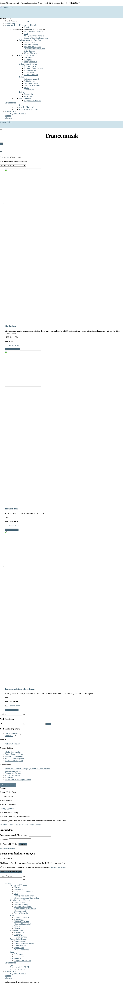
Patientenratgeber (30, 66)
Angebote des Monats (32, 101)
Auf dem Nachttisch (26, 107)
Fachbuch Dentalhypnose (33, 68)
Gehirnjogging (29, 81)
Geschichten (28, 57)
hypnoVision (29, 72)
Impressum (9, 777)
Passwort (4, 840)
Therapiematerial (30, 62)
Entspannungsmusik (31, 79)
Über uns (8, 118)
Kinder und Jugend (26, 55)
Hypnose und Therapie (28, 25)
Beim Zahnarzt (29, 51)
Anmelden (22, 844)
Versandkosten (14, 345)
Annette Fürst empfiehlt (14, 754)
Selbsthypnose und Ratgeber (30, 40)
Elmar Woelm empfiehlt (14, 761)
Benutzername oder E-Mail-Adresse (14, 835)
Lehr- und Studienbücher (33, 31)
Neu (20, 105)
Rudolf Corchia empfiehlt (14, 758)
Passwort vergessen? (8, 848)
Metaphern (28, 29)
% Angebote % (25, 98)
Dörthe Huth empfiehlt (13, 752)
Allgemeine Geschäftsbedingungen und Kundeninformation (27, 769)
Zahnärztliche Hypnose (28, 64)
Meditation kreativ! (31, 83)
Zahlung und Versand (13, 773)
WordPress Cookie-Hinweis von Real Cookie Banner (20, 825)
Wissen (26, 88)
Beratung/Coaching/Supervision (36, 38)
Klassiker (27, 27)
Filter (48, 724)
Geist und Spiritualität (32, 85)
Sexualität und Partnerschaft (34, 49)
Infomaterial (28, 94)
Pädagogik (28, 60)
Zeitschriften (29, 96)
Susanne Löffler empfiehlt (15, 756)
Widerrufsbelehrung (12, 775)
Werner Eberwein (30, 53)
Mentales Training (31, 44)
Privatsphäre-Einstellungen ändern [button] (18, 780)
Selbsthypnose (29, 42)
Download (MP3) (11, 733)
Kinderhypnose (30, 70)
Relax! (21, 77)
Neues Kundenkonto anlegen (11, 872)
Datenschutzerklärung (13, 771)
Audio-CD (9, 736)
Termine (8, 116)
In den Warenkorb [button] (11, 530)
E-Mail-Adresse (6, 859)
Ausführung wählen (12, 349)
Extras (21, 92)
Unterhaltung (29, 90)
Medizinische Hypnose (32, 47)
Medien (8, 23)
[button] (6, 19)
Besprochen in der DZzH (28, 109)
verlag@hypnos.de (7, 808)
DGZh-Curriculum (31, 75)
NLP (26, 34)
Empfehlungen (10, 103)
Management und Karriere (34, 36)
